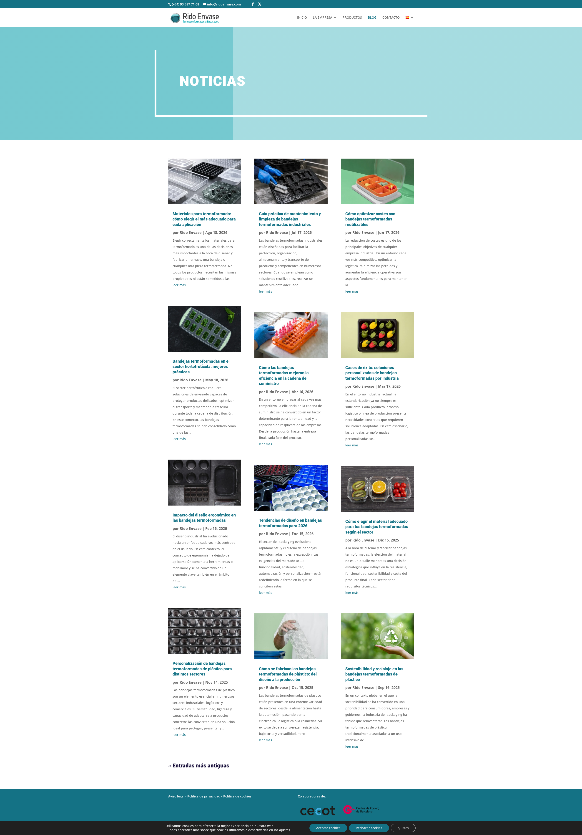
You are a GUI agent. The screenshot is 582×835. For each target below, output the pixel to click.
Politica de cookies (237, 796)
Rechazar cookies (369, 828)
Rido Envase (190, 232)
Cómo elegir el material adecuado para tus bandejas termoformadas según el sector (376, 526)
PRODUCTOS (352, 18)
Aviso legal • (177, 796)
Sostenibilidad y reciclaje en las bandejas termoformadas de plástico (374, 674)
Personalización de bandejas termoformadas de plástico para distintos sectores (202, 668)
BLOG (372, 18)
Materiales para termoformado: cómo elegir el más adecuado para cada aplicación (204, 219)
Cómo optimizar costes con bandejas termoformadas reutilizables (370, 219)
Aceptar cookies (328, 828)
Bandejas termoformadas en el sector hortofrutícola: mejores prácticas (201, 366)
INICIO (302, 18)
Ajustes (403, 828)
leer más (179, 285)
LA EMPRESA (322, 18)
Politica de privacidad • (205, 796)
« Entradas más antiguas (198, 766)
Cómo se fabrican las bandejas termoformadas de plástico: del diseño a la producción (288, 674)
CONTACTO (391, 18)
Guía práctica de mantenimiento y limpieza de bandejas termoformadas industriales (290, 219)
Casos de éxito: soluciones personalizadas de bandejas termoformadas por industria (372, 373)
